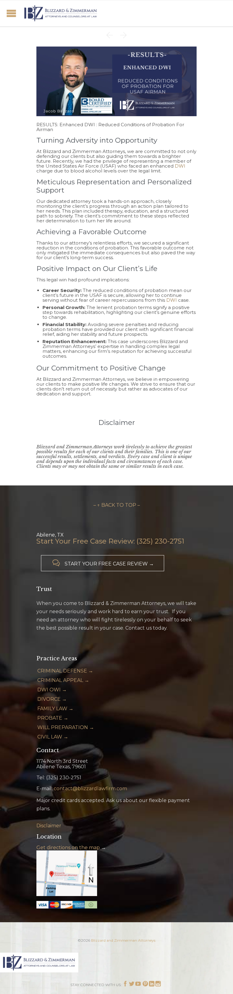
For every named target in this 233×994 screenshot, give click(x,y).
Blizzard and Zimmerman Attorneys (123, 940)
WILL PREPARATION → (65, 727)
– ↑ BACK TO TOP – (116, 505)
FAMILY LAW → (55, 708)
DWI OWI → (52, 690)
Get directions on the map (68, 847)
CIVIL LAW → (52, 737)
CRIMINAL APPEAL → (63, 680)
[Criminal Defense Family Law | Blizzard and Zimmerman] (60, 13)
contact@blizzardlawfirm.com (90, 788)
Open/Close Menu (11, 13)
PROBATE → (52, 718)
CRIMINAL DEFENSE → (65, 671)
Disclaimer (48, 826)
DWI (180, 166)
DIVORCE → (52, 699)
